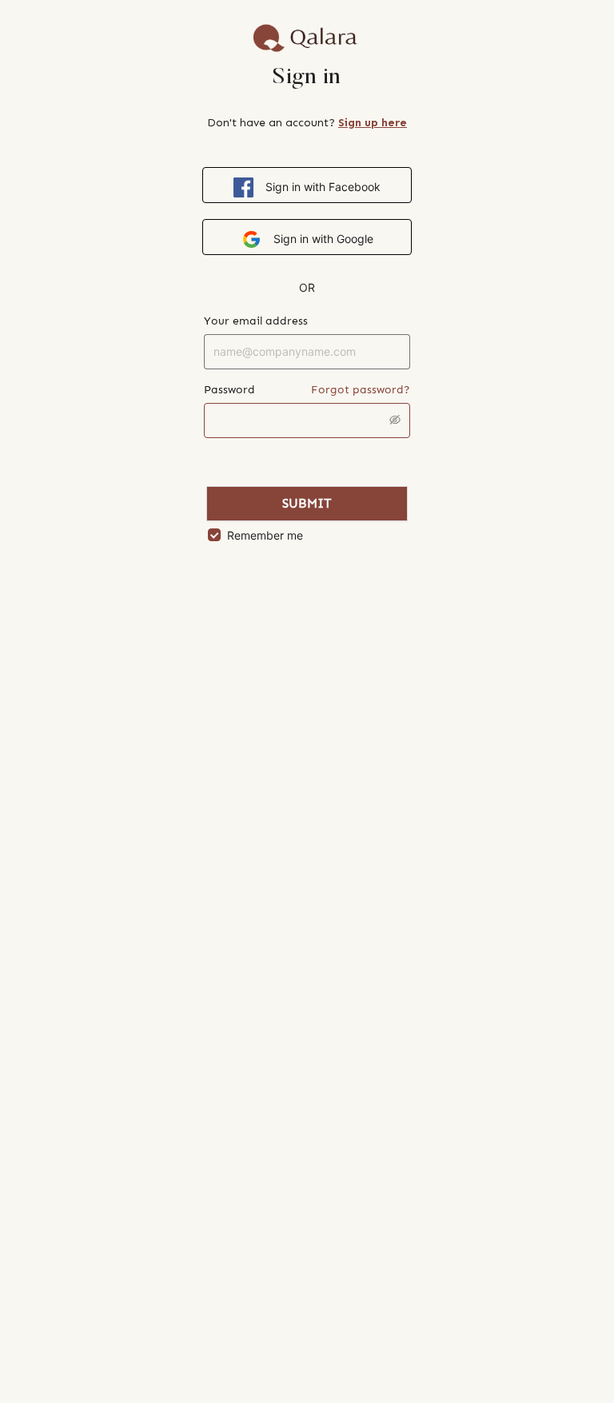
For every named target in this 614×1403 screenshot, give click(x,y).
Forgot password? (360, 390)
